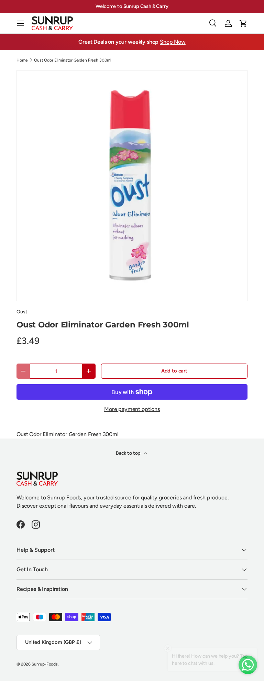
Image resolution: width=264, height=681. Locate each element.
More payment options (132, 409)
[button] (243, 23)
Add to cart (174, 371)
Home (22, 60)
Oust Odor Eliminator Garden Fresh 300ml (72, 60)
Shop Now (173, 42)
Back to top (128, 453)
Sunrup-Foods (45, 664)
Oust (21, 312)
